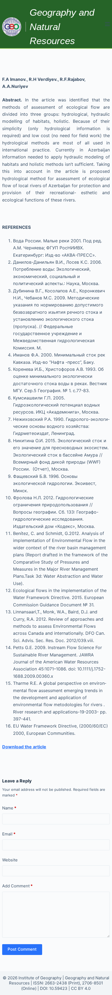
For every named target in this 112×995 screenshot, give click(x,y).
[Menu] (107, 24)
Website (10, 859)
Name (9, 808)
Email (8, 834)
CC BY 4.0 (81, 988)
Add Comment (17, 885)
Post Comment (22, 949)
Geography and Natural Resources (62, 26)
